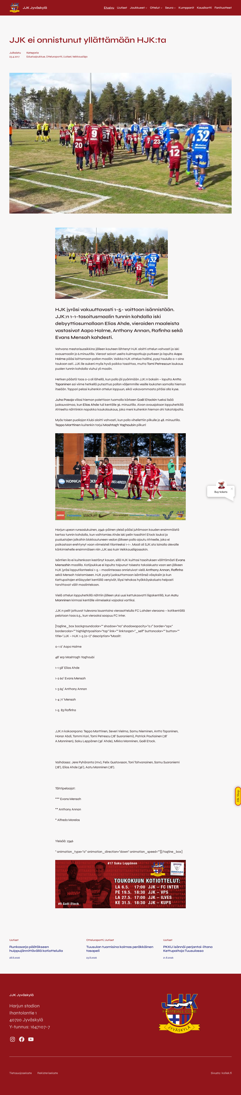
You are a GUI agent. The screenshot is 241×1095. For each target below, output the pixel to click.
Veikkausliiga (80, 56)
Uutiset (67, 56)
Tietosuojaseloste (20, 1073)
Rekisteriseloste (47, 1073)
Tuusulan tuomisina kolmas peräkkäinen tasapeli (119, 949)
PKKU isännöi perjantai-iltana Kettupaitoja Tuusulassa (187, 949)
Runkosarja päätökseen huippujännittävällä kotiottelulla (36, 949)
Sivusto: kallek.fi (221, 1073)
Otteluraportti (54, 56)
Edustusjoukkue (35, 56)
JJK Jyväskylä (35, 8)
